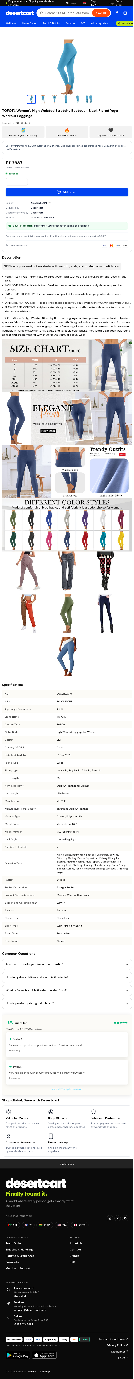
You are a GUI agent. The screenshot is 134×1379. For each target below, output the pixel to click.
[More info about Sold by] (49, 202)
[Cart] (125, 13)
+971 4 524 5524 (23, 1324)
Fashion (70, 23)
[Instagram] (110, 1218)
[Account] (117, 13)
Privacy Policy (117, 1345)
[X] (117, 1218)
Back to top (67, 1164)
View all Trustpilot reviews (67, 1089)
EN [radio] (67, 3)
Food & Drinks (51, 23)
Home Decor (29, 23)
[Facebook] (125, 1218)
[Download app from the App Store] (44, 1355)
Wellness (11, 23)
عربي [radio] (73, 3)
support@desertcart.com (30, 1310)
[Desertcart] (20, 13)
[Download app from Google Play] (18, 1355)
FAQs (123, 1358)
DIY (83, 23)
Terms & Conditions (113, 1339)
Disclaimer (119, 1351)
